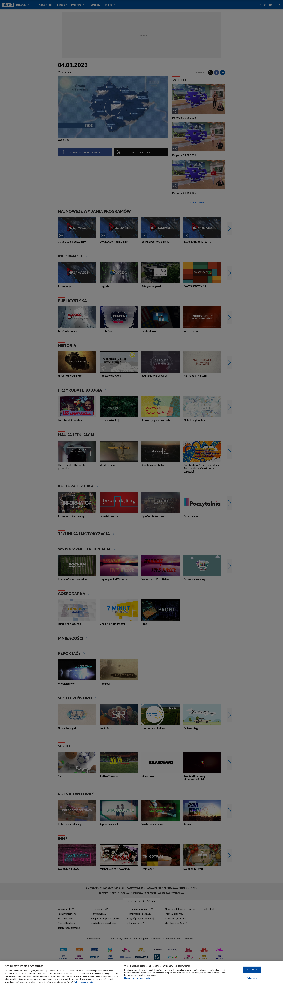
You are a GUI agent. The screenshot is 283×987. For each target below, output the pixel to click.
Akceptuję (252, 969)
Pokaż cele (252, 978)
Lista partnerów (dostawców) (137, 978)
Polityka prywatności (83, 982)
